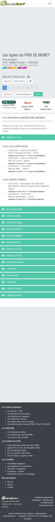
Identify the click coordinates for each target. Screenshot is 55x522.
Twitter (21, 471)
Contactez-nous (46, 505)
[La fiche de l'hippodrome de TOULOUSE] (30, 81)
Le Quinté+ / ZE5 (14, 411)
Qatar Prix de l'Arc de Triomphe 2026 (23, 448)
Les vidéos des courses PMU (20, 434)
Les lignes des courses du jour (20, 421)
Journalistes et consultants (19, 466)
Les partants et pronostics (19, 414)
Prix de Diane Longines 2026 (20, 455)
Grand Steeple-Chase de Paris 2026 (23, 445)
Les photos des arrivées (18, 437)
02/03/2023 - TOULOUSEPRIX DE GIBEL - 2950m (26, 168)
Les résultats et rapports (18, 416)
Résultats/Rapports (23, 94)
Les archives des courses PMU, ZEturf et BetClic (28, 424)
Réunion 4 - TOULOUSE (14, 81)
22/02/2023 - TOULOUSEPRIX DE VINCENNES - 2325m (26, 196)
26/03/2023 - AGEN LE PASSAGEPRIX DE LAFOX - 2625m (26, 160)
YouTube (11, 469)
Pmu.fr (10, 482)
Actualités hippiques (16, 463)
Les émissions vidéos (16, 432)
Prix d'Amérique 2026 (16, 450)
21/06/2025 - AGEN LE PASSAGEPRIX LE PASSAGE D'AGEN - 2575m (26, 153)
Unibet (10, 487)
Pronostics (8, 94)
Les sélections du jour (17, 419)
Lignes (38, 94)
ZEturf (10, 484)
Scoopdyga (30, 474)
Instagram (21, 469)
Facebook (11, 471)
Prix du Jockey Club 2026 (18, 453)
